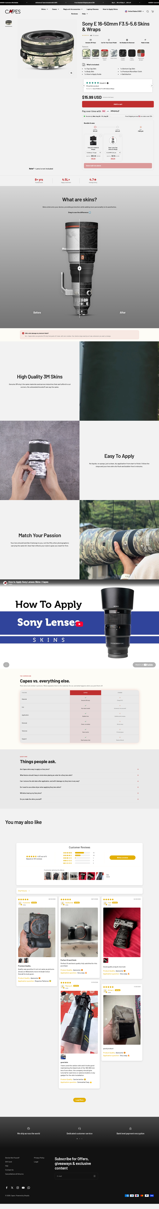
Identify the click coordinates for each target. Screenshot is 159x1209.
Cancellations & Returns (14, 1174)
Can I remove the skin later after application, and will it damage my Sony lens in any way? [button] (50, 781)
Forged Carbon (123, 58)
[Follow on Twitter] (12, 1187)
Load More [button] (80, 1100)
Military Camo (86, 58)
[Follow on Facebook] (6, 1187)
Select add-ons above (93, 166)
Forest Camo (95, 58)
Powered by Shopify (22, 1195)
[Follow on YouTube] (23, 1187)
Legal (36, 1162)
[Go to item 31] (8, 23)
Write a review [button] (122, 858)
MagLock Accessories (71, 9)
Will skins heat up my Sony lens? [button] (31, 793)
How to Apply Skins (110, 9)
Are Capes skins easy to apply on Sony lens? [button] (35, 769)
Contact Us (9, 1170)
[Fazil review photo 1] (122, 932)
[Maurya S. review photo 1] (79, 1022)
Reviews (74, 14)
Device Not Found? (12, 1158)
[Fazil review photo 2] (105, 960)
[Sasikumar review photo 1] (79, 932)
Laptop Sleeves (93, 9)
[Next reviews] (152, 85)
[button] (118, 85)
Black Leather (132, 58)
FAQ (6, 1166)
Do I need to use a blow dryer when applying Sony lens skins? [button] (40, 787)
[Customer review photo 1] (36, 932)
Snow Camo (114, 58)
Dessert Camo (105, 58)
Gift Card (8, 1162)
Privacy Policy (39, 1158)
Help (84, 14)
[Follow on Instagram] (17, 1187)
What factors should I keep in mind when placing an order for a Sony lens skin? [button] (46, 775)
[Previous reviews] (84, 85)
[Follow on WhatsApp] (28, 1187)
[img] (23, 899)
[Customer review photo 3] (26, 960)
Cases (54, 9)
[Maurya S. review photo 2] (63, 1056)
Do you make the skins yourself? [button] (31, 799)
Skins (43, 9)
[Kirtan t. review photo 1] (122, 1020)
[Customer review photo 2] (20, 960)
